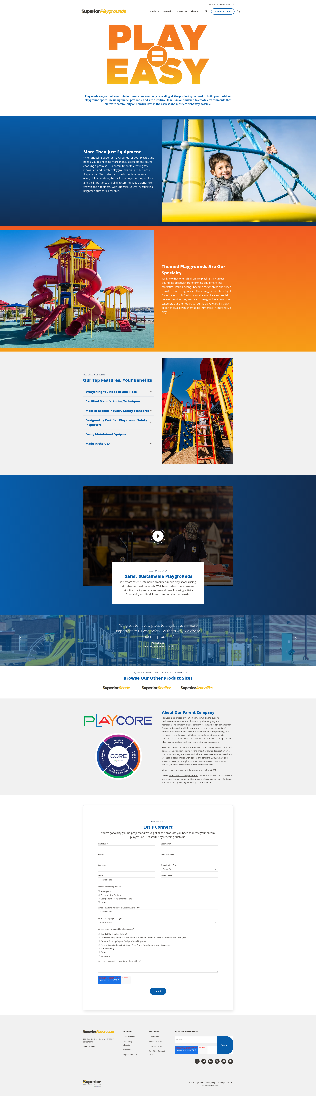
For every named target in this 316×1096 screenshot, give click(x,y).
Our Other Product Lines (157, 1053)
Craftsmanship (129, 1036)
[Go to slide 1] (157, 658)
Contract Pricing (155, 1046)
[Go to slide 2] (159, 658)
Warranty (126, 1049)
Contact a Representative (216, 5)
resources (201, 770)
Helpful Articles (155, 1041)
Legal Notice (200, 1083)
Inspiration (168, 11)
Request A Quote (223, 11)
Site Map (220, 1083)
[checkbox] (158, 897)
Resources (182, 11)
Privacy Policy (210, 1083)
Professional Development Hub (183, 775)
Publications (154, 1036)
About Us (195, 11)
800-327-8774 (230, 5)
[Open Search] (206, 11)
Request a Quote (130, 1054)
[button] (118, 391)
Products (154, 11)
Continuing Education (127, 1043)
